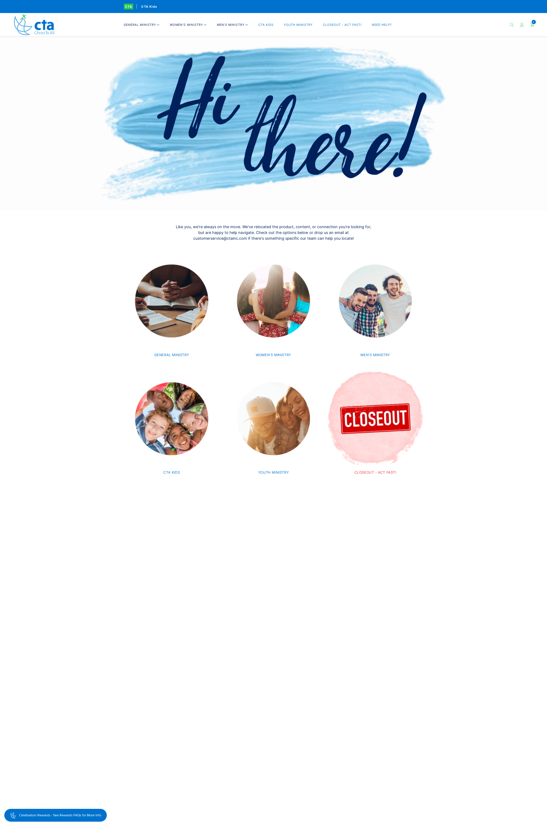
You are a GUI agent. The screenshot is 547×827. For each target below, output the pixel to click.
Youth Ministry (298, 24)
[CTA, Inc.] (34, 24)
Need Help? (382, 24)
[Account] (522, 25)
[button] (142, 24)
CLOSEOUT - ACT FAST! (342, 24)
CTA (128, 6)
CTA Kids (149, 6)
